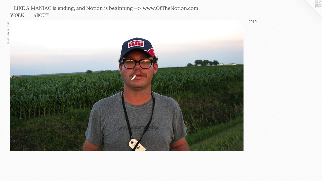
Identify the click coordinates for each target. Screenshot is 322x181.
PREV (14, 143)
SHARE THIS (19, 150)
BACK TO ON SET (22, 147)
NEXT (25, 143)
